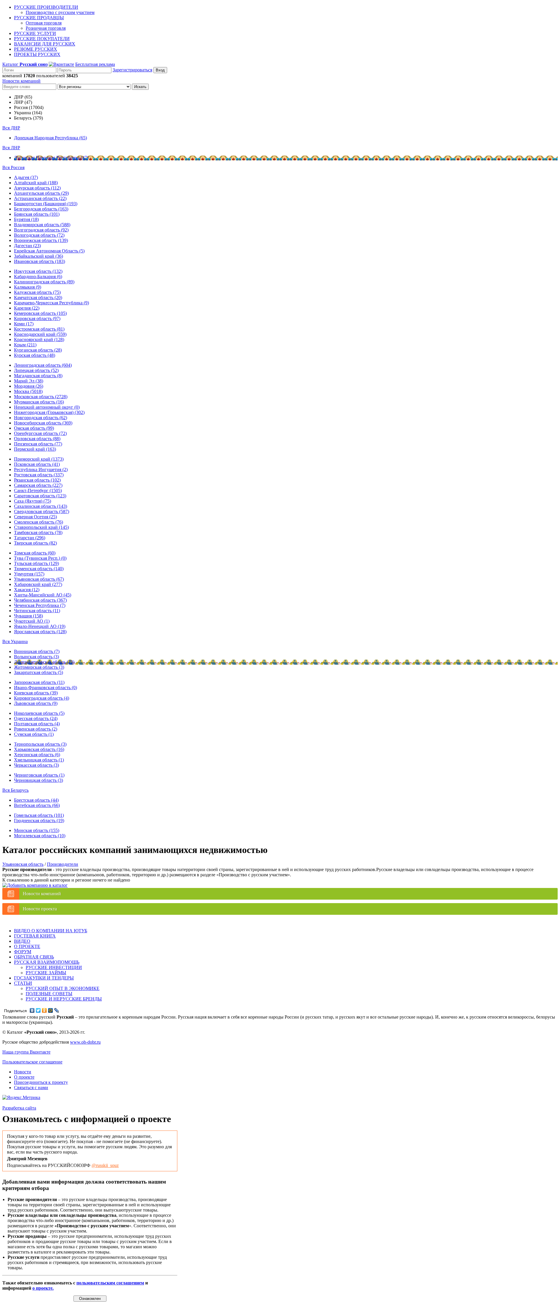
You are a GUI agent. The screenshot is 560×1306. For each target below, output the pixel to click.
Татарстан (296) (29, 537)
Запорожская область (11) (39, 682)
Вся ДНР (11, 127)
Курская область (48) (34, 355)
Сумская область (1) (34, 734)
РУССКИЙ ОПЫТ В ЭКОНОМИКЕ (62, 988)
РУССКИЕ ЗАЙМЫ (46, 972)
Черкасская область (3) (36, 765)
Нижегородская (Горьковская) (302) (49, 412)
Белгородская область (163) (41, 208)
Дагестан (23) (27, 245)
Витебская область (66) (37, 805)
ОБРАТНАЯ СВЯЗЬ (34, 956)
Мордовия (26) (28, 386)
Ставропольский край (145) (41, 527)
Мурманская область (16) (39, 401)
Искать (140, 87)
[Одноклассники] (44, 1010)
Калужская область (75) (37, 292)
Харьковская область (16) (39, 749)
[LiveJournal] (57, 1010)
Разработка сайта (19, 1107)
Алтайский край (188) (36, 182)
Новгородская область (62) (40, 417)
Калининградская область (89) (44, 281)
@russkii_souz (105, 1165)
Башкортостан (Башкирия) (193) (45, 203)
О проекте (24, 1077)
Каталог (25, 64)
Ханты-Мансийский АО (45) (42, 594)
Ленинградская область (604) (43, 365)
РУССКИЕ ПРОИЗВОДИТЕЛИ (46, 7)
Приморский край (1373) (39, 459)
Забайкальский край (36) (38, 256)
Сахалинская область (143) (40, 506)
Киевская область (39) (36, 692)
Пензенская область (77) (38, 443)
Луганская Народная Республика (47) (51, 157)
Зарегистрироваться (132, 69)
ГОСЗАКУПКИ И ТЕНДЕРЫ (44, 977)
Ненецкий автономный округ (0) (47, 407)
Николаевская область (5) (39, 713)
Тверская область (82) (35, 542)
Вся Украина (15, 641)
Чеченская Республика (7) (39, 605)
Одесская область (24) (35, 718)
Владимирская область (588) (42, 224)
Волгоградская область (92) (41, 229)
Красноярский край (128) (39, 339)
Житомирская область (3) (39, 667)
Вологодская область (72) (39, 235)
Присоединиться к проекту (41, 1082)
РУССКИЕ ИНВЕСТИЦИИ (54, 967)
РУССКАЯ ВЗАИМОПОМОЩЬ (46, 962)
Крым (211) (25, 344)
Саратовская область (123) (40, 495)
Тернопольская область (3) (40, 744)
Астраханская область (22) (40, 198)
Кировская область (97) (37, 318)
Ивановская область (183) (39, 261)
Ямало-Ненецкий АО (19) (39, 626)
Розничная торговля (46, 28)
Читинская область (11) (37, 610)
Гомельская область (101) (39, 815)
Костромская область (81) (39, 328)
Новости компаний (21, 80)
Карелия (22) (26, 308)
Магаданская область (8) (38, 375)
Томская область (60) (34, 552)
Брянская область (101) (37, 214)
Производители (62, 864)
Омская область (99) (34, 428)
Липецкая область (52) (36, 370)
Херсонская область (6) (37, 754)
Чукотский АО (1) (32, 621)
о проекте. (43, 1288)
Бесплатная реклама (95, 64)
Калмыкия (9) (27, 287)
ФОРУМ (22, 951)
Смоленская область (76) (38, 521)
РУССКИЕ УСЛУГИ (35, 33)
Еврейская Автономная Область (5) (49, 250)
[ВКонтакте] (32, 1010)
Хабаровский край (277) (38, 584)
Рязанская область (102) (37, 480)
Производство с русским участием (60, 12)
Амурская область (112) (37, 187)
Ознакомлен (90, 1298)
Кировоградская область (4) (41, 698)
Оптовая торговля (44, 22)
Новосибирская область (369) (43, 422)
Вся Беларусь (15, 790)
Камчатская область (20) (38, 297)
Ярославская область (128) (40, 631)
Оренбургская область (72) (40, 433)
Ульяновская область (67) (39, 579)
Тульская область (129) (36, 563)
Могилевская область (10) (39, 835)
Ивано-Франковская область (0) (45, 687)
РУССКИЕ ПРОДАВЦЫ (39, 17)
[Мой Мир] (51, 1010)
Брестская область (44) (36, 800)
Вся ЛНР (11, 147)
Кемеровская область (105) (40, 313)
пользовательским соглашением (110, 1282)
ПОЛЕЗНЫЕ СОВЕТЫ (49, 993)
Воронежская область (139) (41, 240)
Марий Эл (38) (28, 380)
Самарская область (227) (38, 485)
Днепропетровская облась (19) (44, 661)
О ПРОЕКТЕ (27, 946)
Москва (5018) (28, 391)
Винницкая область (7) (37, 651)
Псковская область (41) (37, 464)
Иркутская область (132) (38, 271)
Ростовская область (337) (39, 474)
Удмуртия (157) (29, 573)
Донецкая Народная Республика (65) (50, 137)
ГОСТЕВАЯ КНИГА (35, 935)
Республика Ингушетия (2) (41, 469)
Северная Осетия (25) (35, 516)
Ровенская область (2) (35, 728)
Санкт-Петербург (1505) (38, 490)
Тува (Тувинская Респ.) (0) (40, 558)
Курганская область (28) (38, 349)
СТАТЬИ (23, 983)
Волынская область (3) (36, 656)
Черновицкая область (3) (38, 780)
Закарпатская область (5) (38, 672)
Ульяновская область (22, 864)
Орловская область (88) (37, 438)
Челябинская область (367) (40, 600)
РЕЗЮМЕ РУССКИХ (35, 49)
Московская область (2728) (40, 396)
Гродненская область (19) (39, 820)
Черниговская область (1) (39, 775)
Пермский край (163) (35, 449)
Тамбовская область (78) (38, 532)
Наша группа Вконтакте (26, 1051)
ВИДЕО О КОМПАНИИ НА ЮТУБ (50, 930)
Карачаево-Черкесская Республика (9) (51, 302)
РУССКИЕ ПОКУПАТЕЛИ (42, 38)
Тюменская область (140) (39, 568)
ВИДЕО (22, 941)
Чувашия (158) (28, 615)
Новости (22, 1071)
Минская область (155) (36, 830)
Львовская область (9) (35, 703)
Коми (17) (24, 323)
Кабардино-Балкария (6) (38, 276)
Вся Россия (13, 167)
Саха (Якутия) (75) (32, 500)
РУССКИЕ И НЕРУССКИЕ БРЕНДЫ (64, 998)
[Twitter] (38, 1010)
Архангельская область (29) (41, 193)
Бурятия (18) (26, 219)
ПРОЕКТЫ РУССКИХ (37, 54)
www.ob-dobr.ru (85, 1042)
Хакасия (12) (26, 589)
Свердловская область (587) (41, 511)
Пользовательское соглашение (32, 1061)
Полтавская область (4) (37, 723)
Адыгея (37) (26, 177)
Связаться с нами (31, 1087)
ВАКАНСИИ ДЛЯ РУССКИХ (44, 43)
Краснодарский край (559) (40, 334)
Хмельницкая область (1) (39, 759)
